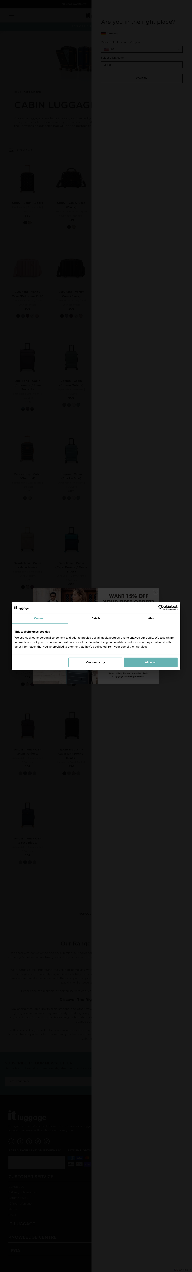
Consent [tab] (39, 618)
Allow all (150, 662)
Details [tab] (96, 618)
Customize (93, 662)
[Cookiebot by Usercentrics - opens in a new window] (161, 607)
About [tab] (152, 618)
